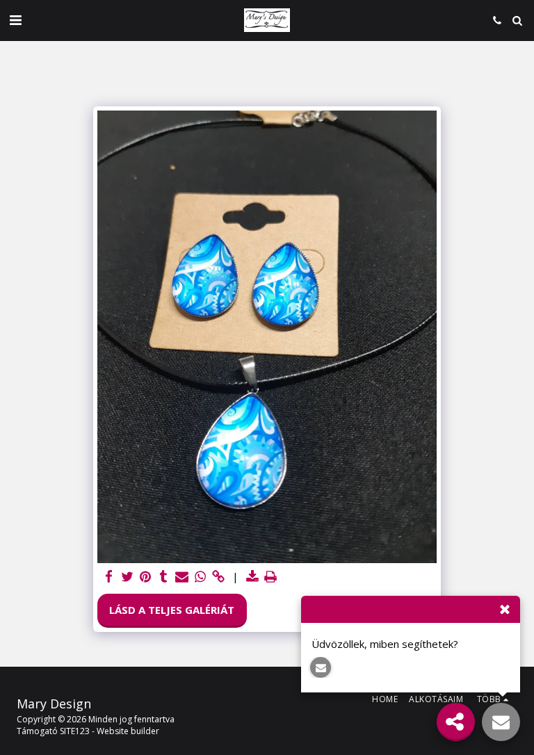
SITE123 (75, 731)
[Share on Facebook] (108, 576)
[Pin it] (145, 576)
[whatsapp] (200, 576)
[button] (15, 20)
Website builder (128, 731)
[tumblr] (163, 576)
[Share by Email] (181, 576)
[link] (218, 576)
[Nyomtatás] (270, 576)
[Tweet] (127, 576)
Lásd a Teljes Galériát (171, 610)
